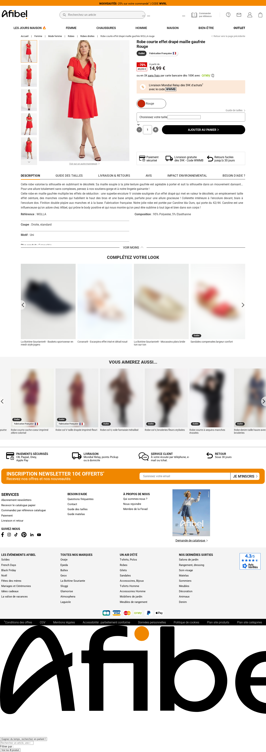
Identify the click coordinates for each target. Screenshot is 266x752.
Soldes (5, 559)
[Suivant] (29, 162)
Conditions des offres (18, 622)
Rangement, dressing (191, 565)
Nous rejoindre (132, 504)
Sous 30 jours (223, 457)
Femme (38, 36)
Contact (72, 504)
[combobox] (184, 117)
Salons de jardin (188, 559)
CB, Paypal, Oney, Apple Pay (26, 458)
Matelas (184, 575)
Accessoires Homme (132, 591)
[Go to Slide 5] (29, 148)
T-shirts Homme (129, 586)
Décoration (185, 591)
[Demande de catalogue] (191, 535)
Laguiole (65, 602)
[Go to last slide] (23, 304)
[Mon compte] (249, 15)
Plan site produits (218, 622)
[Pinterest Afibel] (24, 536)
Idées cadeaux (9, 591)
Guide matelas (76, 514)
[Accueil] (14, 15)
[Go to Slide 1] (29, 51)
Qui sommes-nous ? (135, 499)
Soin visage (186, 570)
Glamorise (66, 591)
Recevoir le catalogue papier (18, 505)
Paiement (7, 515)
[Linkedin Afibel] (31, 535)
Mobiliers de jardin (131, 596)
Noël (4, 575)
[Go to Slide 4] (29, 124)
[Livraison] (76, 458)
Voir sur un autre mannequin (83, 164)
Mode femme (55, 36)
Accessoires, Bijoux (132, 580)
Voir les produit (10, 750)
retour (19, 520)
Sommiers (185, 580)
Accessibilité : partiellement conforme (106, 622)
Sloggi (64, 586)
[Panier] (261, 15)
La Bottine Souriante (72, 580)
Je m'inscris (244, 476)
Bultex (64, 570)
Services (10, 494)
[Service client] (144, 459)
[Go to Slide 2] (29, 75)
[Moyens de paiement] (133, 613)
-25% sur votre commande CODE (133, 3)
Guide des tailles (77, 509)
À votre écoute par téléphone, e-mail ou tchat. (170, 458)
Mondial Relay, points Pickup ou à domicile (101, 458)
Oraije (63, 559)
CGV (42, 622)
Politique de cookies (186, 622)
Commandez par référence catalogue (23, 510)
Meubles (184, 586)
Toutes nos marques (76, 555)
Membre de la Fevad (135, 509)
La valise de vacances (14, 596)
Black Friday (8, 570)
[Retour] (209, 457)
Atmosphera (67, 596)
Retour (220, 454)
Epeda (64, 565)
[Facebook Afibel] (2, 536)
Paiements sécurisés (32, 454)
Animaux (184, 596)
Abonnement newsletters (16, 500)
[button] (84, 100)
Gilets (123, 570)
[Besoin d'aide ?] (228, 15)
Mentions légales (64, 622)
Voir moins (131, 247)
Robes (71, 36)
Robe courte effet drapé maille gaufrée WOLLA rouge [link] (127, 36)
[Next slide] (242, 304)
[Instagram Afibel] (9, 535)
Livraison (91, 454)
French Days (8, 565)
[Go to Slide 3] (29, 100)
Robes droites (87, 36)
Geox (63, 575)
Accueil (24, 36)
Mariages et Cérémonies (16, 586)
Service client (162, 454)
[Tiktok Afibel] (16, 535)
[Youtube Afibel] (39, 535)
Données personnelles (152, 622)
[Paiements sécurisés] (10, 459)
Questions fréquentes (80, 499)
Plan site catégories (249, 622)
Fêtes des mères (11, 580)
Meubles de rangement (133, 602)
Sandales (125, 575)
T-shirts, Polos (128, 559)
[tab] (234, 176)
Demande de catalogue (191, 540)
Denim (183, 602)
